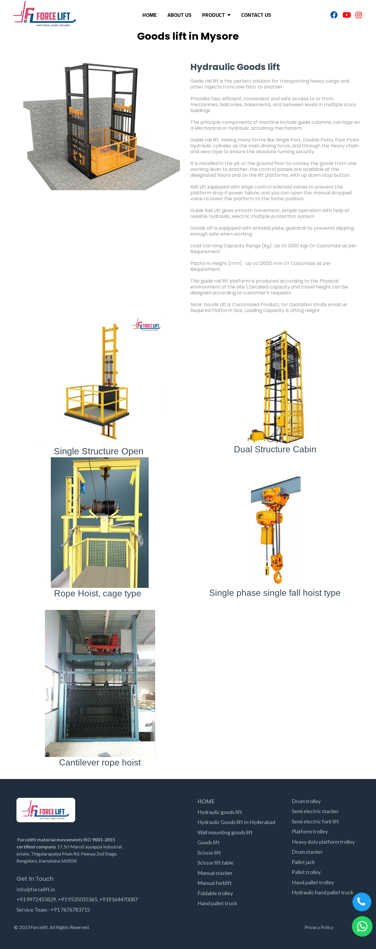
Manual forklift (214, 883)
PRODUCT (214, 15)
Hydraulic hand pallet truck (322, 892)
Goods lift (208, 842)
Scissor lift (209, 852)
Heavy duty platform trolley (323, 841)
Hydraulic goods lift (219, 812)
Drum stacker (307, 851)
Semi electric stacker (315, 811)
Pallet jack (303, 862)
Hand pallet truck (217, 903)
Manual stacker (215, 873)
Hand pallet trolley (313, 882)
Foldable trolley (215, 893)
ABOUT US (179, 15)
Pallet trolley (306, 872)
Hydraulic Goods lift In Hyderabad (236, 822)
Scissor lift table (215, 862)
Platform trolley (310, 831)
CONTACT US (256, 15)
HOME (149, 15)
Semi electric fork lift (315, 821)
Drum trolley (306, 801)
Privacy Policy (319, 927)
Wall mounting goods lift (225, 832)
